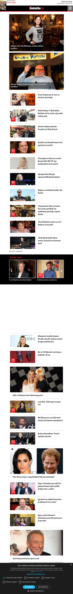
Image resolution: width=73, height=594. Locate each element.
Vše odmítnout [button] (43, 587)
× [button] (71, 564)
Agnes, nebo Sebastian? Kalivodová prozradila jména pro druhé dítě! (50, 518)
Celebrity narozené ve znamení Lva (47, 280)
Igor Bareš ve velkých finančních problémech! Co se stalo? (49, 501)
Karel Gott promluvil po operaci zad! (26, 559)
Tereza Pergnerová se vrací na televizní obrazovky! (48, 96)
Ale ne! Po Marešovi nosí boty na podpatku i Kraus (50, 353)
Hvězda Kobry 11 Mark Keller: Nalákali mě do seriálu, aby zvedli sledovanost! (50, 113)
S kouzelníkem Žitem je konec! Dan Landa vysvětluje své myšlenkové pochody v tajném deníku (49, 210)
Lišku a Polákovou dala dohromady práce (28, 395)
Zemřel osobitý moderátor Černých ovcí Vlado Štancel (48, 128)
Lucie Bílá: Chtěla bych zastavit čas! (49, 403)
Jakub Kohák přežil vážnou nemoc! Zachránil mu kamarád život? (49, 241)
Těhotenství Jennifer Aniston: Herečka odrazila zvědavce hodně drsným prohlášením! (50, 339)
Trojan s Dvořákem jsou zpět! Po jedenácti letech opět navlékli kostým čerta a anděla (49, 486)
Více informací (38, 571)
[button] (36, 574)
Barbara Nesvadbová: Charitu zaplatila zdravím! (48, 435)
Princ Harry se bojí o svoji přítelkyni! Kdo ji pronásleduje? (34, 477)
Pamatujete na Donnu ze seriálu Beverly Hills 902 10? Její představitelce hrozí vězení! (49, 161)
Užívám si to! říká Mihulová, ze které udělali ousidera (27, 47)
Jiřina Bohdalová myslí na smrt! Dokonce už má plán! (49, 223)
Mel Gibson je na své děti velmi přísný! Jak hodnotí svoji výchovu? (50, 419)
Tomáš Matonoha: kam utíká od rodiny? (20, 280)
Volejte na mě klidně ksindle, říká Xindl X (50, 191)
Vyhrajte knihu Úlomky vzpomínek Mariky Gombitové (49, 175)
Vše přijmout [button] (29, 587)
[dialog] (36, 578)
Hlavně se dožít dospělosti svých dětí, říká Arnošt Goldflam (28, 85)
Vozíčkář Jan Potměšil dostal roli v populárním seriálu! (50, 144)
